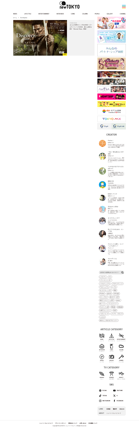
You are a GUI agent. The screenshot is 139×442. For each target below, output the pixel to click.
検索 (122, 272)
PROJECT (121, 378)
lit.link (105, 390)
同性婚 (113, 307)
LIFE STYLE (27, 14)
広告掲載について (92, 423)
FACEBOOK (120, 401)
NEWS (15, 14)
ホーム (15, 17)
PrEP (114, 310)
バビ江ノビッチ (104, 313)
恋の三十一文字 (114, 297)
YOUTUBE (120, 390)
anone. (118, 300)
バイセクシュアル (105, 283)
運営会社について (72, 423)
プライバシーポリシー (60, 423)
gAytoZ (109, 293)
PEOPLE (97, 14)
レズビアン (103, 277)
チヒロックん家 (104, 307)
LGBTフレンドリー (105, 310)
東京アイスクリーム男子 (107, 300)
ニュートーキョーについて (113, 413)
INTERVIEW (60, 14)
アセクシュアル (104, 287)
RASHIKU (102, 378)
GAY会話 (116, 293)
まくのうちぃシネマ (105, 290)
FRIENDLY (111, 378)
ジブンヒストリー (112, 303)
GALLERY (110, 14)
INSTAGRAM (106, 401)
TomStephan (23, 17)
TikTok (105, 395)
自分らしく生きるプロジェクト (109, 320)
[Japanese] (108, 409)
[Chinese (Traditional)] (115, 409)
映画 (115, 290)
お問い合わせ (83, 423)
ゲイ (110, 277)
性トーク (102, 303)
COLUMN (84, 14)
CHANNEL (123, 14)
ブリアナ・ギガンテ (117, 313)
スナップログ (103, 297)
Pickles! (102, 293)
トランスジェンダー (105, 280)
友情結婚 (120, 307)
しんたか (102, 317)
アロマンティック (117, 283)
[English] (122, 409)
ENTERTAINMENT (43, 14)
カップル (113, 287)
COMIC (73, 14)
